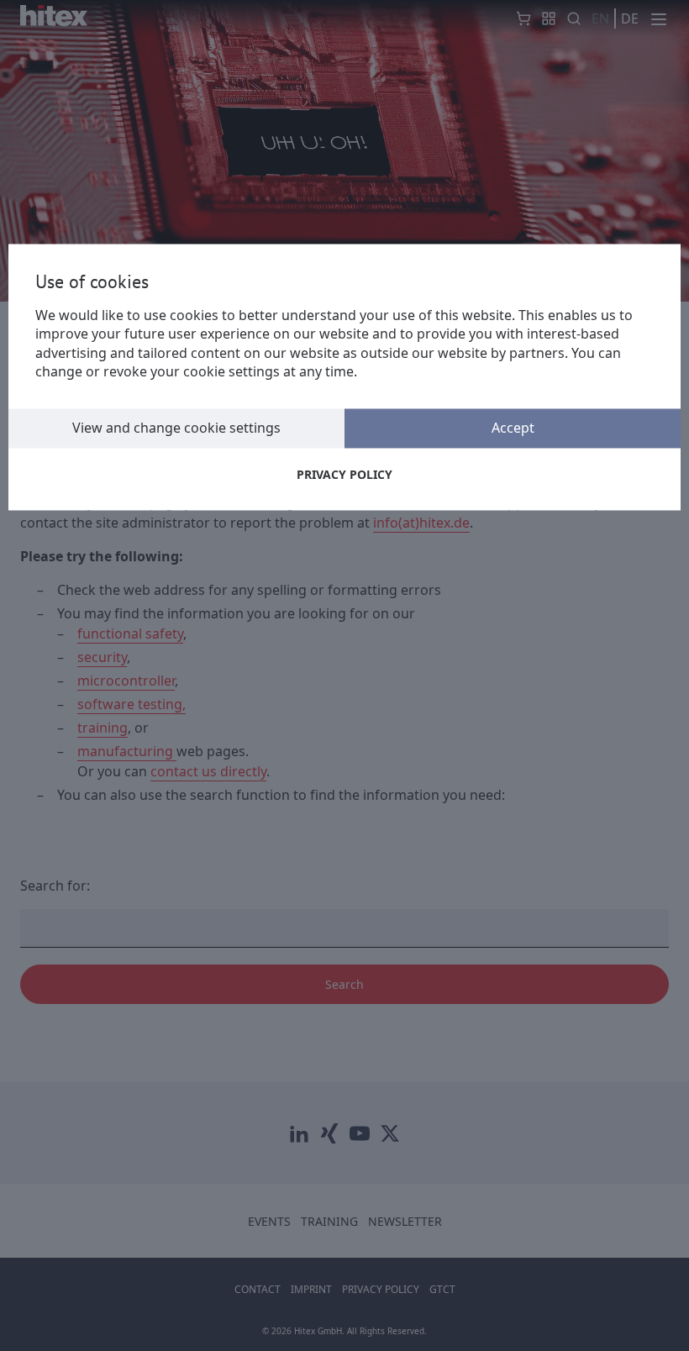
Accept (513, 427)
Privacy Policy (344, 474)
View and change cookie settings (176, 427)
